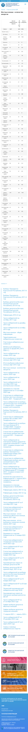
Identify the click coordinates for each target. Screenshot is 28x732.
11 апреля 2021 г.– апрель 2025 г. (15, 614)
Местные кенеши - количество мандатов (14, 368)
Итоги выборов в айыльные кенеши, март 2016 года (13, 364)
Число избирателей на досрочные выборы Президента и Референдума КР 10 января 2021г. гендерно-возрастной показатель (15, 470)
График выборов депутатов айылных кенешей (13, 605)
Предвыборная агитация (7, 710)
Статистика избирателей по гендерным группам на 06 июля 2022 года (13, 541)
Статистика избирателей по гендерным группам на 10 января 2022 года (13, 553)
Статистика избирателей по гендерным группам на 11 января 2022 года (13, 528)
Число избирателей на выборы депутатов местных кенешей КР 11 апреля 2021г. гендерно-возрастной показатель (14, 404)
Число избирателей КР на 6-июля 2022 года (13, 547)
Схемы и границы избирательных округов (11, 628)
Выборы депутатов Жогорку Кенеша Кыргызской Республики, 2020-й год (13, 497)
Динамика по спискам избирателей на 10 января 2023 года (14, 535)
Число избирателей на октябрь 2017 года (11, 319)
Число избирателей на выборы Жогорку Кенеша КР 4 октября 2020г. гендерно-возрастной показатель (14, 425)
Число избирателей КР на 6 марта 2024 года (13, 623)
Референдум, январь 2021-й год (14, 493)
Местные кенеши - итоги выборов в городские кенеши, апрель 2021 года (14, 522)
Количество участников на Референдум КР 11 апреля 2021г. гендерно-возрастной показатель (15, 479)
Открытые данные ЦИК (12, 9)
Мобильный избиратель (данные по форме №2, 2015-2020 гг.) (13, 348)
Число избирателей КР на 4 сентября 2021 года (13, 503)
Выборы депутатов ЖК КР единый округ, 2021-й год (12, 568)
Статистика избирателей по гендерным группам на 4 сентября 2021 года (13, 509)
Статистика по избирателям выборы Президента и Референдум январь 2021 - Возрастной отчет (13, 452)
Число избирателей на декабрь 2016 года (14, 324)
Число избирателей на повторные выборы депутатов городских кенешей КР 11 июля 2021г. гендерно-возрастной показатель (14, 443)
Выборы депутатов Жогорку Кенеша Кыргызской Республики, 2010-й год (13, 310)
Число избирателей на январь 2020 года (11, 354)
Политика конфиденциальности (8, 716)
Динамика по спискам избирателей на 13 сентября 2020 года (13, 390)
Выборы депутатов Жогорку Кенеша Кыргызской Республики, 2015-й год (13, 303)
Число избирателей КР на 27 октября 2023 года (12, 600)
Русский (9, 1)
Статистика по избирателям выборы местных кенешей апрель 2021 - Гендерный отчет (14, 397)
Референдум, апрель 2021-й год (14, 490)
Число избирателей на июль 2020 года (11, 378)
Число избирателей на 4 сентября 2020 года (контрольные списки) (11, 384)
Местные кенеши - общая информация (12, 333)
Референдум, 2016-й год (12, 315)
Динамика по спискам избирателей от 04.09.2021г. (13, 486)
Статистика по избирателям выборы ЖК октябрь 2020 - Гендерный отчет (13, 418)
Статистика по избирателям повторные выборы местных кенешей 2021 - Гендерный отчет (13, 434)
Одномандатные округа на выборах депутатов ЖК (12, 563)
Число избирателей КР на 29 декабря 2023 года (12, 618)
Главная (3, 9)
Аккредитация (4, 708)
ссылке (11, 701)
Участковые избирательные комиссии (13, 343)
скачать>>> (4, 283)
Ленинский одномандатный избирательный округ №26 (13, 589)
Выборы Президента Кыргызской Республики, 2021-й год (15, 412)
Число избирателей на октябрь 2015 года (14, 328)
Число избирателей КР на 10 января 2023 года (13, 580)
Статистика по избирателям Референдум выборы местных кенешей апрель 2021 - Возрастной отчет (14, 460)
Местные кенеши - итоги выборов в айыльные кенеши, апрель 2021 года (14, 515)
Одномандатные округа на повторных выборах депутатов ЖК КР (14, 595)
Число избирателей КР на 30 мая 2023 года (15, 584)
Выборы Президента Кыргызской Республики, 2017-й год (15, 290)
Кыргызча (3, 1)
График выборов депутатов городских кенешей (13, 610)
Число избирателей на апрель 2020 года (11, 373)
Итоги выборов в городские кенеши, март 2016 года (13, 359)
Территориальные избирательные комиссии (12, 338)
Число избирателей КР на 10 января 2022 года (13, 559)
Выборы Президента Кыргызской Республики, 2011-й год (15, 297)
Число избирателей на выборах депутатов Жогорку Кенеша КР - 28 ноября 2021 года (14, 574)
